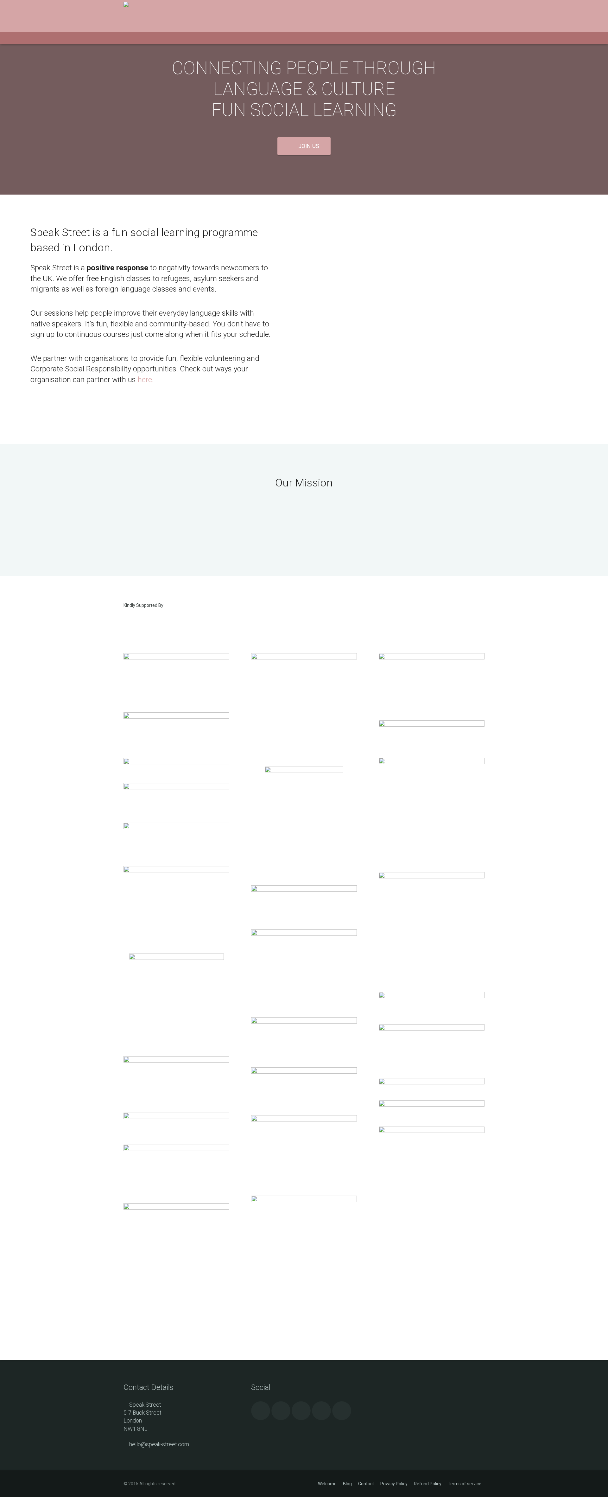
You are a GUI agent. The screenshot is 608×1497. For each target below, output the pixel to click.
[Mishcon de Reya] (431, 1082)
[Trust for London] (176, 1060)
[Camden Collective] (431, 762)
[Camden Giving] (304, 1072)
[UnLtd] (304, 621)
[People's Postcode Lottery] (304, 657)
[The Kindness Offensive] (304, 771)
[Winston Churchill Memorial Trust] (431, 657)
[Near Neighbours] (431, 725)
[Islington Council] (431, 996)
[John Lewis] (176, 827)
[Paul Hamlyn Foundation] (176, 717)
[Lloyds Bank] (176, 1117)
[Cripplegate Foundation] (431, 621)
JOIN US (308, 146)
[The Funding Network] (431, 1028)
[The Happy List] (176, 870)
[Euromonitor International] (176, 787)
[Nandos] (431, 1131)
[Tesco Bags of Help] (304, 1022)
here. (145, 379)
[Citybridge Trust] (176, 1208)
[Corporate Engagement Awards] (304, 890)
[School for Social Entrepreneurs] (176, 643)
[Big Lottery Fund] (176, 657)
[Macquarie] (431, 876)
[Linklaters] (176, 762)
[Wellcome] (176, 958)
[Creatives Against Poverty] (304, 934)
